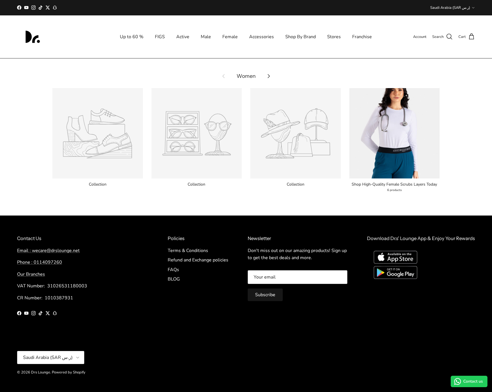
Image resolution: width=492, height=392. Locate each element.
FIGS (160, 37)
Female (230, 37)
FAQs (173, 270)
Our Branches (31, 274)
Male (206, 37)
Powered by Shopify (68, 372)
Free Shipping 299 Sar (246, 8)
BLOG (174, 279)
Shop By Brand (300, 37)
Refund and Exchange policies (198, 260)
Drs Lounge (40, 372)
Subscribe (265, 295)
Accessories (261, 37)
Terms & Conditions (188, 250)
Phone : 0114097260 (39, 262)
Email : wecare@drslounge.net (48, 250)
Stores (334, 37)
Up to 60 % (132, 37)
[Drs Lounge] (32, 36)
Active (182, 37)
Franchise (362, 37)
